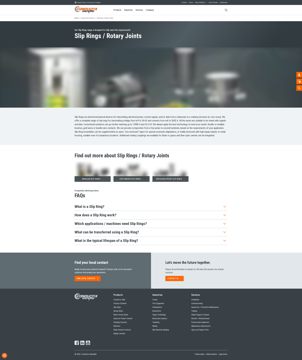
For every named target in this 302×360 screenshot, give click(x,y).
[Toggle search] (226, 10)
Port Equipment (158, 303)
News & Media (200, 2)
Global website (211, 354)
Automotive (156, 311)
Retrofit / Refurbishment (200, 318)
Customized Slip (130, 179)
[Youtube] (88, 343)
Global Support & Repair (200, 315)
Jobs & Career (213, 2)
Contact (184, 2)
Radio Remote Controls (122, 330)
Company (150, 10)
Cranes (154, 300)
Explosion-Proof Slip (169, 179)
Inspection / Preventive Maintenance (205, 307)
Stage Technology (159, 315)
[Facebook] (77, 343)
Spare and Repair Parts (200, 330)
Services (139, 10)
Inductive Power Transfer (122, 318)
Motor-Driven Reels (120, 315)
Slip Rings (117, 307)
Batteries (116, 326)
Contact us (173, 278)
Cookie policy (200, 354)
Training (194, 311)
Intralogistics (157, 307)
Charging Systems (120, 322)
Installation (195, 300)
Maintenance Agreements (200, 326)
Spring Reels (118, 311)
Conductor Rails (119, 300)
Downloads (223, 2)
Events (191, 2)
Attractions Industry (159, 318)
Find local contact (86, 278)
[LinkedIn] (82, 343)
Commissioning (197, 303)
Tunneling (155, 322)
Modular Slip (91, 179)
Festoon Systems (120, 303)
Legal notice (222, 354)
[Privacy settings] (4, 355)
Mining (154, 326)
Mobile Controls (119, 333)
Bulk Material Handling (160, 330)
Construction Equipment (200, 322)
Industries (128, 10)
